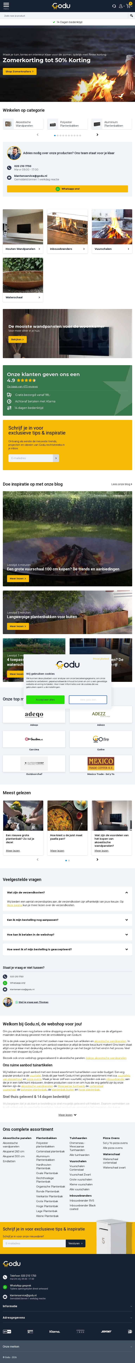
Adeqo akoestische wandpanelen (106, 1058)
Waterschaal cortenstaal (110, 1161)
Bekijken (16, 339)
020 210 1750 (17, 976)
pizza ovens (34, 1079)
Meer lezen (17, 578)
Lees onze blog (120, 484)
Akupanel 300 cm (14, 1156)
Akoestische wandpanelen (11, 1144)
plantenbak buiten (63, 1089)
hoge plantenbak (89, 1089)
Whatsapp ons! (71, 188)
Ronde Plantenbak (47, 1191)
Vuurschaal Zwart (80, 1174)
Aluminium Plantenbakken (45, 1158)
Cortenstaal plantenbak (50, 1151)
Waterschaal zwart (114, 1167)
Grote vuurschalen (81, 1179)
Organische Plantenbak (50, 1186)
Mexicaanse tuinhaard (71, 1086)
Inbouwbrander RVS (82, 1200)
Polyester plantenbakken (45, 1144)
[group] (23, 124)
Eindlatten (9, 1161)
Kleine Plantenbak (47, 1216)
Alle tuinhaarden (79, 1155)
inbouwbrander (115, 1079)
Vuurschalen (78, 1161)
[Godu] (61, 6)
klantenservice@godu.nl (22, 989)
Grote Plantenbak (47, 1201)
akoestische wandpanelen (110, 1041)
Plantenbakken (46, 1138)
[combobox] (64, 15)
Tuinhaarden (78, 1138)
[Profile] (121, 6)
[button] (55, 135)
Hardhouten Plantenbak (43, 1166)
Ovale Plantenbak (47, 1173)
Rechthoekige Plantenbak (45, 1180)
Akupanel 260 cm (13, 1151)
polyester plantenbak (34, 1089)
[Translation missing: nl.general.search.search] (131, 15)
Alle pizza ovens (113, 1148)
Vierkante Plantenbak (49, 1196)
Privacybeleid (101, 658)
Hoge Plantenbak (47, 1206)
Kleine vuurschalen (81, 1184)
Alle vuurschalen (79, 1189)
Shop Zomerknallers (18, 71)
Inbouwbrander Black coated (83, 1207)
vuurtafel (35, 1075)
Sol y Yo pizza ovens (115, 1143)
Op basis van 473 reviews (22, 386)
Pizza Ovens (111, 1138)
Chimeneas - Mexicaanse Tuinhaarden (77, 1146)
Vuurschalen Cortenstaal (77, 1168)
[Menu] (6, 6)
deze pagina (14, 905)
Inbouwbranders (81, 1195)
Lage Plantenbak (46, 1211)
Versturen (74, 1243)
